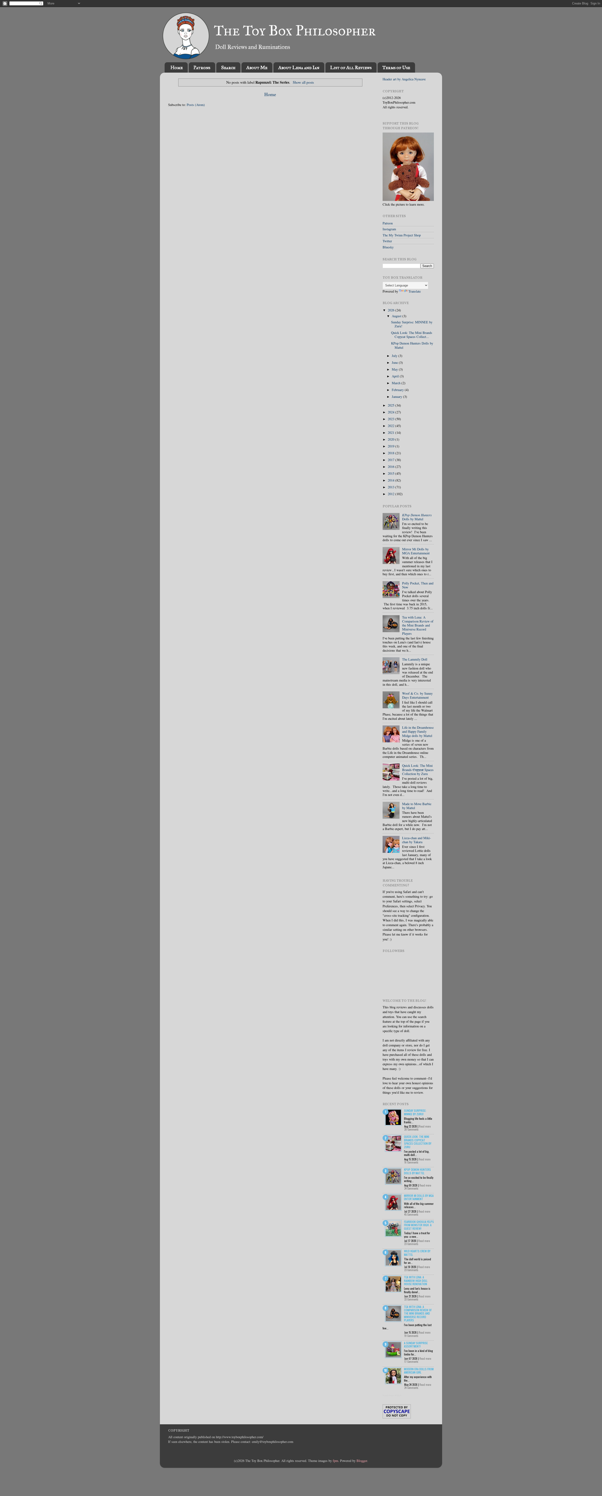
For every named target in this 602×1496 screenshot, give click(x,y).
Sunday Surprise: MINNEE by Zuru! (411, 324)
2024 (391, 412)
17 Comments (411, 1361)
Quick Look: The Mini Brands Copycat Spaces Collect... (411, 334)
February (398, 390)
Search (228, 67)
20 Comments (411, 1129)
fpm (335, 1460)
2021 (391, 432)
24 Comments (411, 1188)
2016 (391, 466)
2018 (391, 453)
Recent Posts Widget (392, 1395)
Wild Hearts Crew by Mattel (417, 1252)
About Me (256, 67)
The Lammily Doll (414, 659)
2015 (391, 473)
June (395, 362)
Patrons (202, 67)
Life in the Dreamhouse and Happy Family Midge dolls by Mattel (418, 731)
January (397, 396)
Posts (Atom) (196, 104)
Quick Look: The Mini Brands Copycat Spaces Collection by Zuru (417, 1142)
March (396, 383)
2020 (391, 439)
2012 (391, 494)
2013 (391, 487)
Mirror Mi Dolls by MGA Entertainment (416, 551)
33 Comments (411, 1299)
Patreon (388, 223)
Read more (425, 1126)
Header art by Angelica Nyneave (404, 79)
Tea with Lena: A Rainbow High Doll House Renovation (416, 1280)
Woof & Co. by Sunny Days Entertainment (417, 695)
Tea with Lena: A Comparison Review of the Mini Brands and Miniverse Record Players (417, 625)
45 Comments (411, 1214)
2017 (391, 460)
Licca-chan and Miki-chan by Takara (416, 840)
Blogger (361, 1460)
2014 (391, 480)
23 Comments (411, 1244)
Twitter (387, 241)
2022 (391, 425)
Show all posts (303, 82)
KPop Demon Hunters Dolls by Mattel (412, 345)
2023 (391, 419)
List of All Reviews (351, 67)
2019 (391, 446)
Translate (414, 291)
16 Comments (411, 1162)
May (395, 369)
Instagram (389, 229)
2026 (391, 310)
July (395, 355)
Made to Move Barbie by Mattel (416, 806)
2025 (391, 405)
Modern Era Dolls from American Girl (419, 1370)
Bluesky (388, 247)
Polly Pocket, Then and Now (417, 585)
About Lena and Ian (298, 67)
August (397, 316)
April (396, 376)
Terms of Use (396, 67)
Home (176, 67)
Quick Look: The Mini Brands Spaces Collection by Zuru (418, 769)
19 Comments (411, 1336)
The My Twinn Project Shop (402, 235)
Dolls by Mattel (417, 517)
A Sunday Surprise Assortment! (416, 1344)
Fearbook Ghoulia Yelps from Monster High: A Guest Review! (419, 1225)
